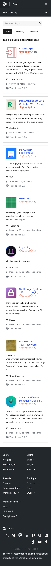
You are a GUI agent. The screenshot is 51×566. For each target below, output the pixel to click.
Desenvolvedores (11, 488)
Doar (31, 488)
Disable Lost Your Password (28, 343)
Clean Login (26, 48)
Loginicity (24, 247)
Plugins (30, 464)
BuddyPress (10, 516)
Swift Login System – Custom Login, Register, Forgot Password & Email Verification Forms (30, 291)
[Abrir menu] (46, 4)
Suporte (7, 483)
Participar (31, 478)
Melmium (24, 198)
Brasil (11, 528)
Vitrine (30, 454)
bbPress (8, 511)
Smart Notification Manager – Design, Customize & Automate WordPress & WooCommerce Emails (31, 399)
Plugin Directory (10, 12)
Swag (31, 492)
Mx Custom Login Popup (26, 151)
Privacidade (9, 469)
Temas (30, 459)
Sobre (6, 454)
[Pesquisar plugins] (39, 23)
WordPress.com (12, 501)
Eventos (31, 483)
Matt (6, 506)
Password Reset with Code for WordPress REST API (31, 102)
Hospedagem (9, 464)
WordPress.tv (11, 492)
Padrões (31, 469)
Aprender (7, 478)
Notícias (7, 459)
